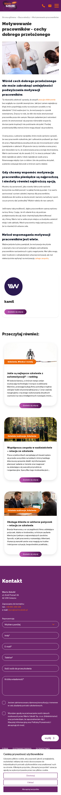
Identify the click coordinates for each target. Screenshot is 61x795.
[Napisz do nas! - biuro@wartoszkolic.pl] (50, 6)
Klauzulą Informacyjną (17, 722)
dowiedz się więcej (15, 312)
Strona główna (9, 17)
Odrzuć (30, 782)
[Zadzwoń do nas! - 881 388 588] (43, 6)
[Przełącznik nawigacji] (56, 5)
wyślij (48, 738)
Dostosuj (31, 775)
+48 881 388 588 (13, 607)
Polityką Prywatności (41, 722)
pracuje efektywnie (46, 99)
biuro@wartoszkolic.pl (18, 610)
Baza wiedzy (24, 17)
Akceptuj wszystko (30, 789)
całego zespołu (42, 258)
